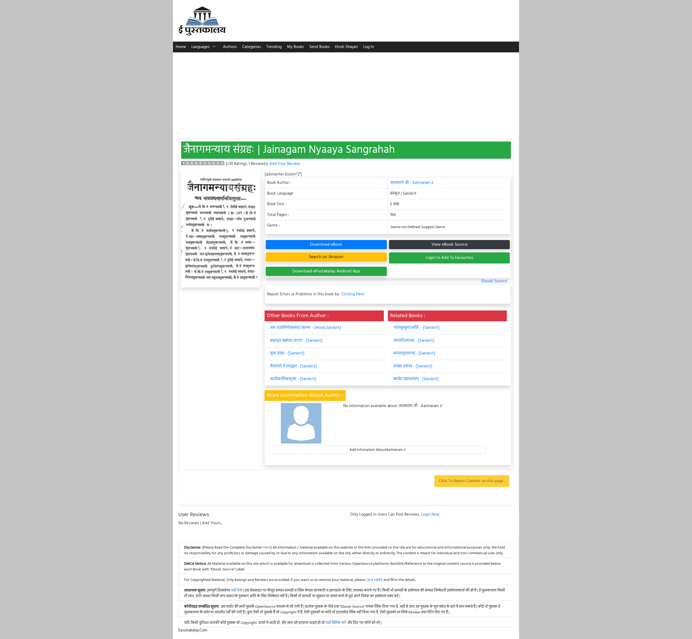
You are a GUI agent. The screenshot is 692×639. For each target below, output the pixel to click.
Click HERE (374, 580)
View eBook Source (449, 244)
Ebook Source (494, 281)
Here (267, 548)
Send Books (319, 47)
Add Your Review (284, 164)
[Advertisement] (346, 93)
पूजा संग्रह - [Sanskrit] (287, 353)
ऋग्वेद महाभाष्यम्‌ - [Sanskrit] (416, 379)
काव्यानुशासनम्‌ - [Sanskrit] (414, 353)
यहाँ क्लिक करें (335, 623)
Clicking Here (352, 294)
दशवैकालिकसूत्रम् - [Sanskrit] (293, 379)
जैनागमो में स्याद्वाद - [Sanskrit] (293, 366)
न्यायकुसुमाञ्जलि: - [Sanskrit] (416, 327)
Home (181, 47)
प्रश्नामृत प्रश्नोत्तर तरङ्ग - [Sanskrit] (296, 340)
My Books (295, 47)
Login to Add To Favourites (449, 258)
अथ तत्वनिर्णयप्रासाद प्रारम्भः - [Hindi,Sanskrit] (305, 327)
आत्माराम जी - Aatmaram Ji (412, 183)
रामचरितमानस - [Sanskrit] (413, 340)
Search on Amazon (326, 257)
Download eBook (326, 244)
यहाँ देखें (237, 590)
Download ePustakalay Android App (326, 271)
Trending (274, 47)
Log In (368, 47)
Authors (230, 47)
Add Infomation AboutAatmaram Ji (378, 450)
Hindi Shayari (346, 47)
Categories (251, 47)
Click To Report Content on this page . (472, 481)
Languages (200, 47)
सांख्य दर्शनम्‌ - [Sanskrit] (412, 366)
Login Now (430, 514)
